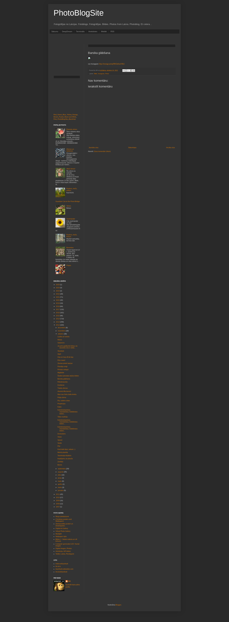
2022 (58, 294)
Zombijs (60, 462)
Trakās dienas (63, 388)
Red (55, 115)
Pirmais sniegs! (63, 370)
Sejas (60, 437)
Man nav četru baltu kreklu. (67, 394)
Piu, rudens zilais (64, 401)
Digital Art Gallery (62, 528)
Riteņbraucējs (63, 382)
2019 (58, 303)
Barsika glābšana (64, 379)
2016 (58, 313)
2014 (58, 319)
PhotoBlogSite (79, 12)
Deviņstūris (62, 434)
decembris (62, 328)
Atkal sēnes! (70, 169)
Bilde (95, 73)
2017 (58, 309)
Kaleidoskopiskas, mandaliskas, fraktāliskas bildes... (68, 412)
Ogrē (59, 354)
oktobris (61, 334)
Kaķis (59, 407)
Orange (75, 115)
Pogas (68, 265)
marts (60, 487)
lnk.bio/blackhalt (61, 572)
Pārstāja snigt (62, 366)
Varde (60, 443)
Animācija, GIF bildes (63, 551)
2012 (58, 325)
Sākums (54, 31)
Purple (61, 117)
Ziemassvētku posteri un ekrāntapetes (64, 525)
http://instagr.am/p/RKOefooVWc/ (112, 64)
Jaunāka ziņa (93, 147)
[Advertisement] (102, 39)
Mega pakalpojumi (62, 516)
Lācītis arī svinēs (63, 337)
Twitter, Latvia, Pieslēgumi (65, 554)
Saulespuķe (70, 219)
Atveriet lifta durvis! (64, 391)
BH (69, 581)
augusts (61, 472)
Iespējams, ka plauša (65, 459)
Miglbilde (61, 373)
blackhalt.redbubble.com (64, 569)
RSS (112, 31)
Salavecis (61, 343)
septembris (62, 469)
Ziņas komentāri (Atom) (102, 151)
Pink (55, 119)
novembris (62, 331)
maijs (60, 481)
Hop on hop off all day (65, 357)
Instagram (101, 73)
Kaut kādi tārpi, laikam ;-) (66, 449)
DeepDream (67, 31)
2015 (58, 316)
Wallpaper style (61, 536)
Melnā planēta (63, 452)
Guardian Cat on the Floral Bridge (68, 201)
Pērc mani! (61, 360)
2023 (58, 291)
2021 (58, 297)
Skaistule (61, 351)
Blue (64, 115)
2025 (58, 285)
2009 (58, 501)
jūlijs (59, 475)
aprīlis (60, 484)
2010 (58, 497)
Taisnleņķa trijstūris (64, 456)
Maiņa (60, 340)
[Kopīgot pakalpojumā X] (128, 70)
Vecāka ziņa (170, 147)
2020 (58, 300)
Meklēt (104, 31)
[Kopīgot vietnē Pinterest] (133, 70)
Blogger (118, 605)
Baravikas (70, 248)
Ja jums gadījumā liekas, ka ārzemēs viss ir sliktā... (67, 347)
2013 (58, 322)
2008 (58, 504)
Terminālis (80, 31)
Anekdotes (92, 31)
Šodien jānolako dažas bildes (68, 376)
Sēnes (68, 206)
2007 (58, 507)
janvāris (61, 490)
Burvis (60, 465)
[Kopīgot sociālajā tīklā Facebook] (131, 70)
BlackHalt (72, 119)
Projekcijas (61, 404)
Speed (60, 440)
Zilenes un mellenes (70, 150)
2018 (58, 306)
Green (59, 115)
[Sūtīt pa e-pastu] (123, 70)
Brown (56, 117)
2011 (58, 494)
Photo (107, 73)
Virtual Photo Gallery (63, 531)
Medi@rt (59, 534)
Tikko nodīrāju (63, 417)
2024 (58, 288)
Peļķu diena (62, 397)
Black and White (70, 117)
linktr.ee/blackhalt (62, 564)
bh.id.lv (58, 566)
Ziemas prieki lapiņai (65, 363)
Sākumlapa (132, 147)
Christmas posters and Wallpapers (64, 520)
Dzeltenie (61, 385)
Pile (59, 446)
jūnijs (60, 478)
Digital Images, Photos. (64, 548)
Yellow (69, 115)
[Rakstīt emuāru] (126, 70)
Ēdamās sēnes (71, 129)
